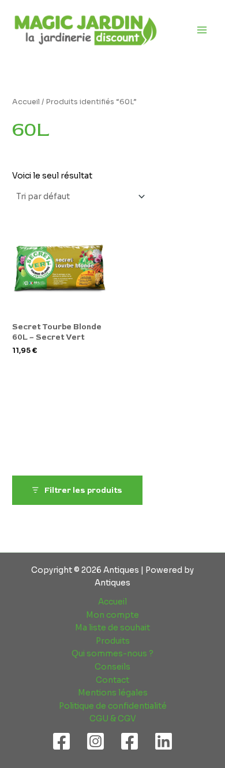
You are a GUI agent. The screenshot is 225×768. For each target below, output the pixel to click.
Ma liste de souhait (112, 628)
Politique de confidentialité (113, 706)
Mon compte (112, 615)
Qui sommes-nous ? (112, 654)
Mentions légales (113, 693)
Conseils (112, 667)
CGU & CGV (112, 719)
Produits (113, 641)
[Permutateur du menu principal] (202, 29)
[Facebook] (61, 741)
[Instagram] (95, 741)
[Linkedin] (163, 741)
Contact (112, 680)
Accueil (26, 102)
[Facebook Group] (129, 741)
